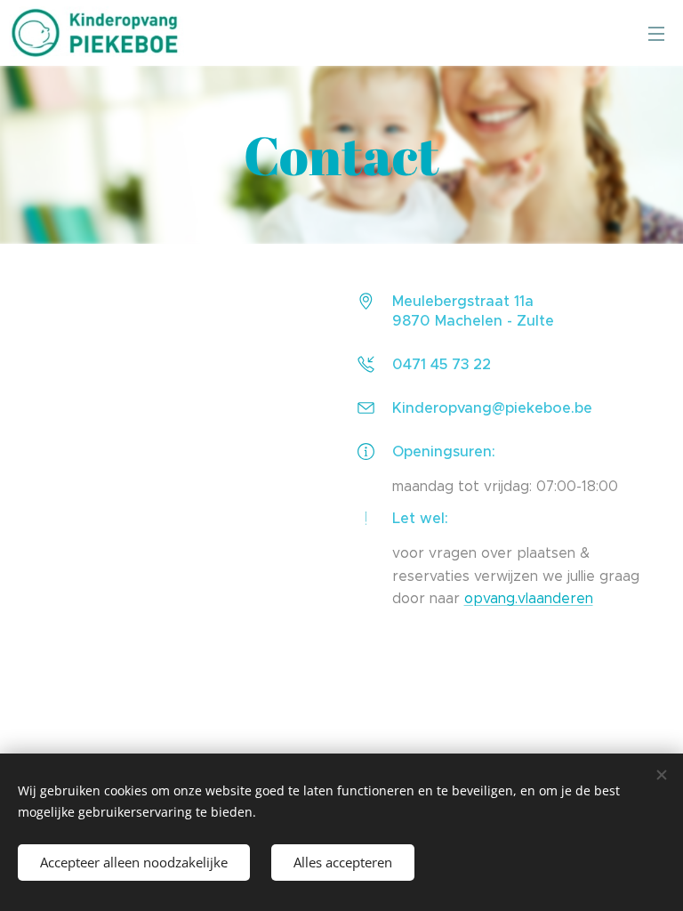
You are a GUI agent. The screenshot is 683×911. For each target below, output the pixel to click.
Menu (656, 33)
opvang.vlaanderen (528, 598)
